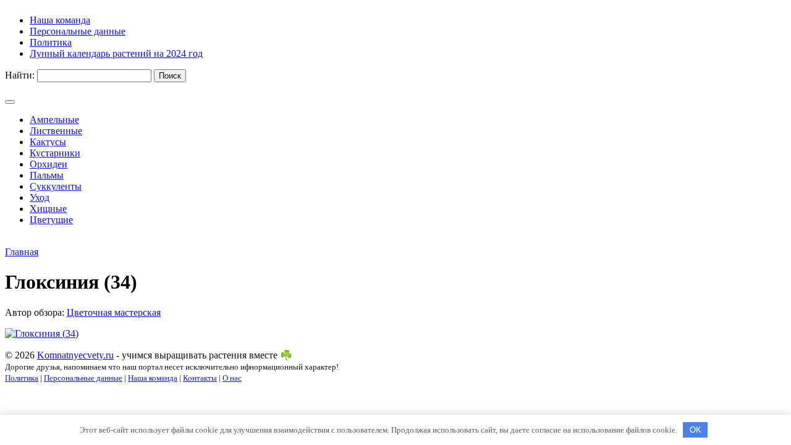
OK (695, 429)
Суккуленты (56, 186)
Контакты (200, 378)
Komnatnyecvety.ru (75, 355)
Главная (21, 252)
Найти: (20, 75)
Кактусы (48, 142)
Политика (21, 378)
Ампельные (54, 119)
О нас (232, 378)
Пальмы (47, 175)
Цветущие (51, 219)
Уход (39, 197)
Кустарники (55, 153)
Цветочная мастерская (114, 312)
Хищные (48, 208)
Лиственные (56, 130)
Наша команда (152, 378)
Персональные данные (83, 378)
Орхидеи (48, 164)
